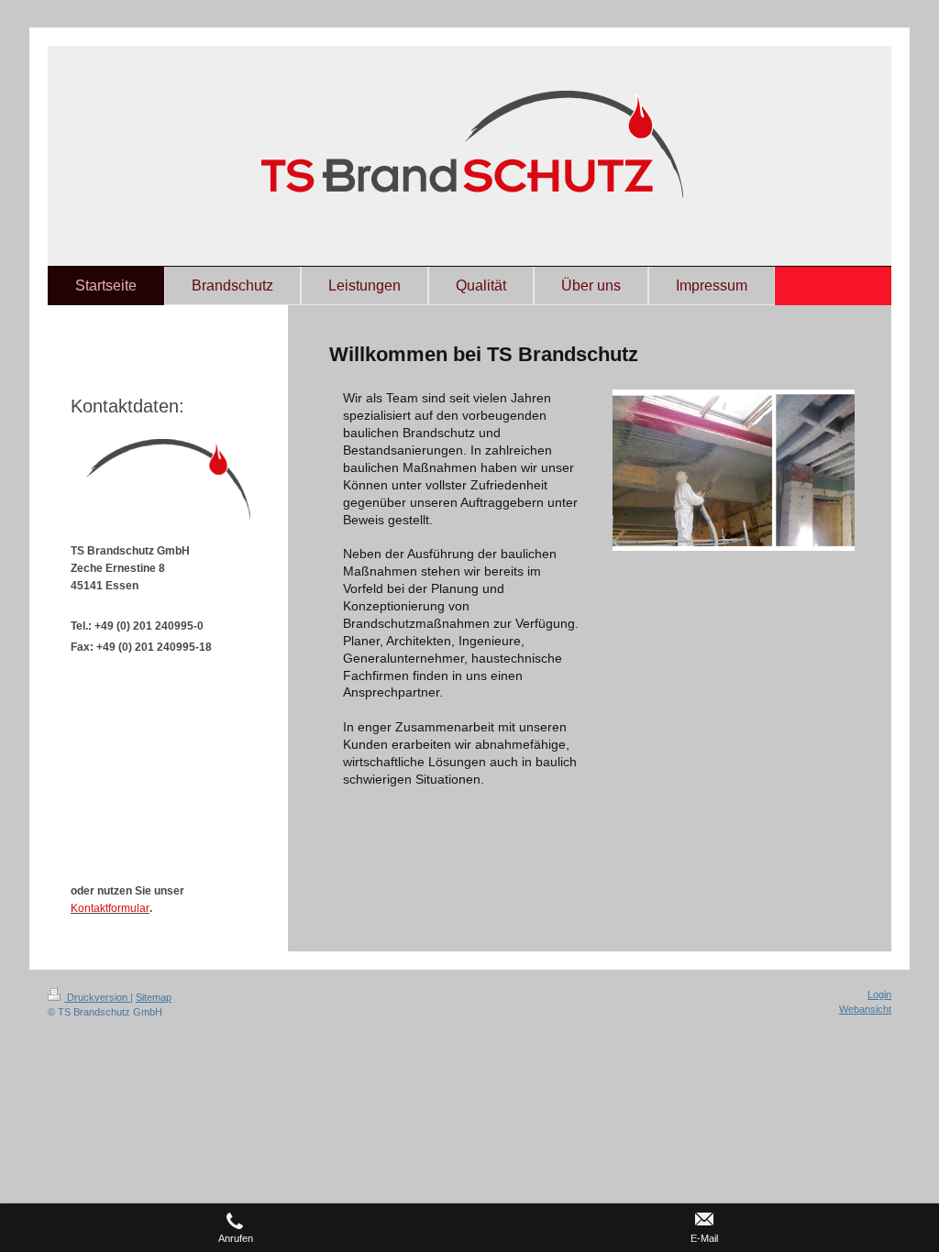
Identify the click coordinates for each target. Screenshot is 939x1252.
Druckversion (97, 997)
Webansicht (865, 1009)
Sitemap (153, 997)
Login (879, 994)
